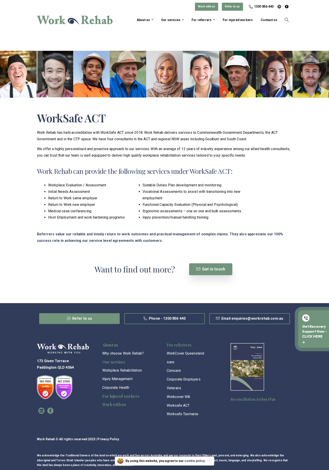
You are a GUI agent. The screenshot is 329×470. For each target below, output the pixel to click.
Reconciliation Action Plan (253, 399)
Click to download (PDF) (246, 406)
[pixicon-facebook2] (50, 411)
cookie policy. (194, 461)
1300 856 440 (264, 6)
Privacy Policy (108, 439)
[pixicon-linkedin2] (41, 411)
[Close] (209, 461)
